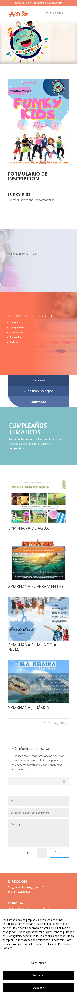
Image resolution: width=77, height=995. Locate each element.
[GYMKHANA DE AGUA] (38, 523)
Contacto (38, 402)
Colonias (38, 380)
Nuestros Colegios (38, 391)
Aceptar (38, 988)
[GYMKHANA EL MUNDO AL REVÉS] (38, 640)
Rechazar (38, 975)
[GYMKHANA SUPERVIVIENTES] (38, 581)
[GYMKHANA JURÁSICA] (38, 702)
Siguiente (60, 723)
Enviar (59, 852)
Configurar (38, 963)
